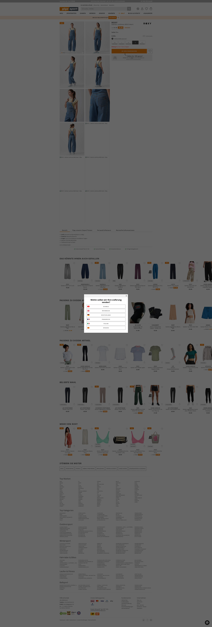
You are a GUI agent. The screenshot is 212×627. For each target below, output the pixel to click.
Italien (106, 323)
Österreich (106, 311)
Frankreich (106, 319)
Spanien (106, 328)
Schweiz (106, 306)
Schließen (126, 295)
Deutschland (106, 315)
